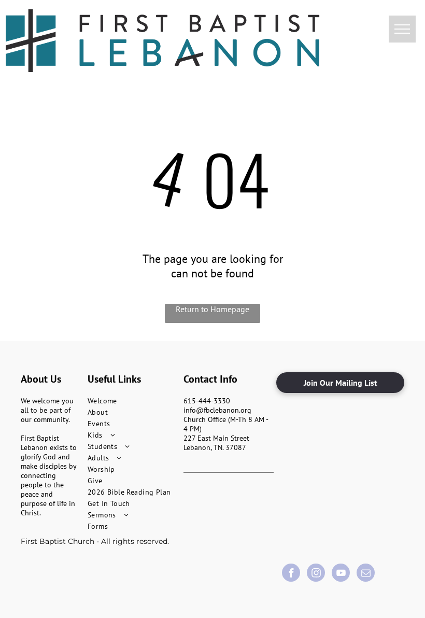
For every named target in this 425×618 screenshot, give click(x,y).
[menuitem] (133, 400)
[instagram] (316, 574)
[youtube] (341, 574)
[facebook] (291, 574)
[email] (366, 574)
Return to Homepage (212, 309)
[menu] (402, 29)
